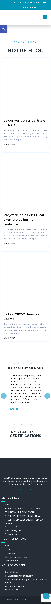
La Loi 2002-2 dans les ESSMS (21, 316)
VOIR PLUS (10, 144)
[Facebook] (22, 491)
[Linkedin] (28, 491)
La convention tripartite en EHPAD (25, 123)
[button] (45, 17)
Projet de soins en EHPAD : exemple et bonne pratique (25, 219)
